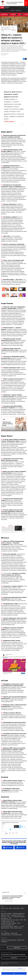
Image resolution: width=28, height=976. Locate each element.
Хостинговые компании (16, 934)
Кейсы (10, 908)
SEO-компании (4, 918)
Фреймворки (7, 933)
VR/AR (21, 919)
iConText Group (5, 79)
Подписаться (14, 957)
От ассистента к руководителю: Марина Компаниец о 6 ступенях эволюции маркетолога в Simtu (12, 897)
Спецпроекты (4, 941)
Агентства (13, 10)
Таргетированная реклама (7, 926)
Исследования (16, 908)
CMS (2, 933)
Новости (22, 908)
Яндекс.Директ (11, 29)
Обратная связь (20, 940)
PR (19, 926)
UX (11, 916)
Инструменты (18, 10)
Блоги (6, 908)
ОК (14, 973)
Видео (18, 923)
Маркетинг (6, 28)
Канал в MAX (9, 847)
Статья (12, 27)
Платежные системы (5, 934)
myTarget (4, 687)
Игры (8, 916)
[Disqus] (14, 872)
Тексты (22, 926)
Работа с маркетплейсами (16, 927)
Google (2, 30)
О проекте (3, 940)
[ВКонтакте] (24, 59)
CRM (10, 918)
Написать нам (17, 947)
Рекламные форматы (11, 940)
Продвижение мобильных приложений (10, 919)
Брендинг (9, 913)
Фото (13, 924)
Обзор (2, 28)
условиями (20, 968)
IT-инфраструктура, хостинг (7, 921)
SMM (25, 919)
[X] (26, 59)
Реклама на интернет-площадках (8, 923)
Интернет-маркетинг (5, 27)
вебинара (16, 79)
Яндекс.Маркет (4, 29)
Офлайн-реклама (5, 927)
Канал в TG (21, 847)
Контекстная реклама (6, 924)
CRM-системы (14, 933)
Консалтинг (3, 916)
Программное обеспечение (17, 915)
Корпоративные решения (19, 916)
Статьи (2, 908)
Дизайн (15, 926)
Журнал (8, 10)
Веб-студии (3, 913)
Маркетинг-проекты (5, 915)
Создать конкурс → (10, 121)
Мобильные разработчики (19, 913)
